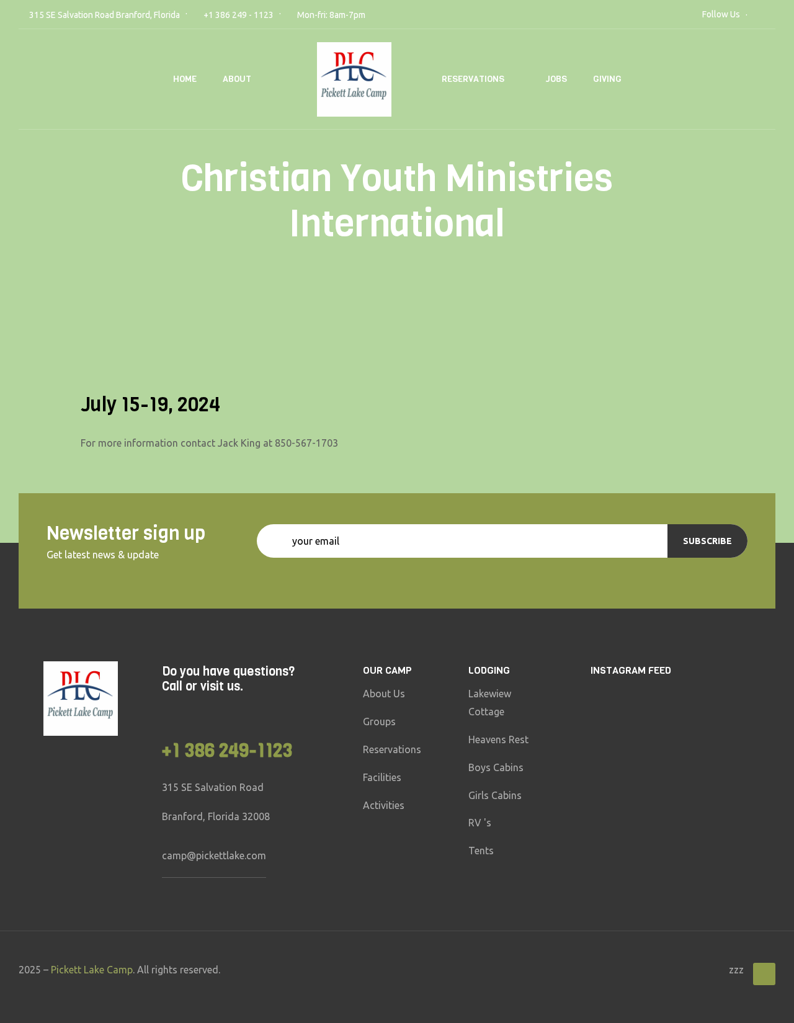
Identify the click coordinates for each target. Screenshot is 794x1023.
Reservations (473, 79)
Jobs (556, 79)
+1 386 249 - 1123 (238, 15)
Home (185, 79)
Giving (607, 79)
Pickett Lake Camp (92, 969)
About (237, 79)
